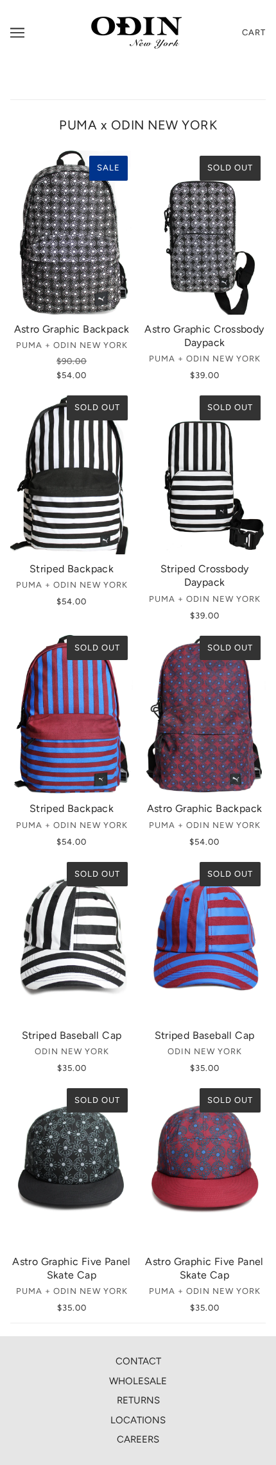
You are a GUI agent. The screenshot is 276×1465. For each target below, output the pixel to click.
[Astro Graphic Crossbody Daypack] (204, 233)
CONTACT (138, 1361)
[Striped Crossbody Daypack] (204, 472)
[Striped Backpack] (71, 472)
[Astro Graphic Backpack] (71, 233)
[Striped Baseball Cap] (71, 939)
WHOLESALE (138, 1381)
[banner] (136, 32)
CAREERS (138, 1439)
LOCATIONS (138, 1420)
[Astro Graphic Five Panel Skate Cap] (71, 1165)
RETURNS (138, 1400)
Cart (254, 32)
